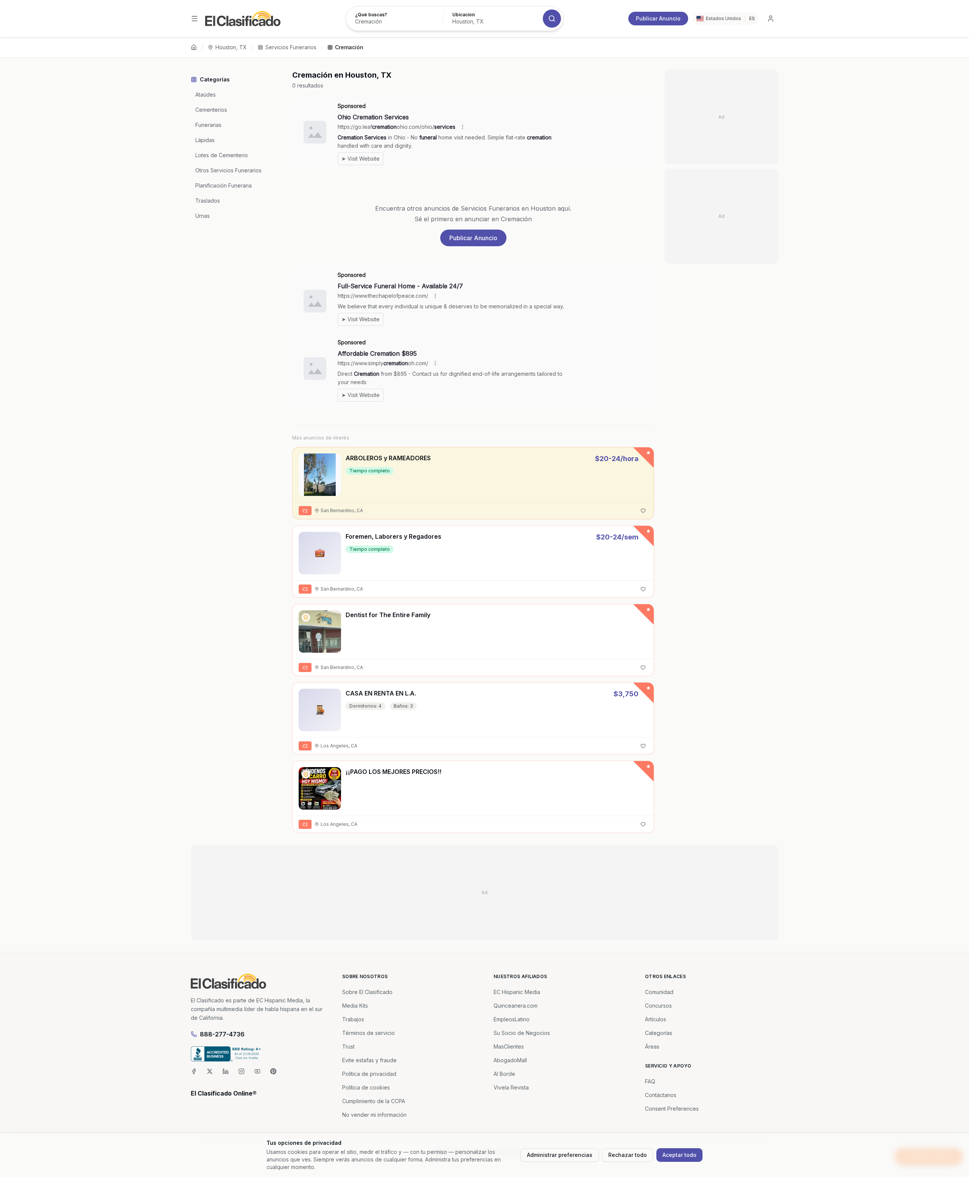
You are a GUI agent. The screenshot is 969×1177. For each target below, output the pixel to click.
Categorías (658, 1033)
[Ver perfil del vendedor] (306, 617)
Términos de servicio (368, 1033)
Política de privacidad (369, 1074)
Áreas (652, 1046)
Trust (348, 1046)
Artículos (655, 1019)
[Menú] (194, 18)
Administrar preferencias (559, 1155)
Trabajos (353, 1019)
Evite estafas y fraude (369, 1060)
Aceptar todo (679, 1155)
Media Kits (355, 1005)
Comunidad (659, 992)
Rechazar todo (627, 1155)
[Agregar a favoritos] (643, 510)
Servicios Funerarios (290, 47)
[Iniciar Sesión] (770, 18)
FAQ (650, 1081)
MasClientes (509, 1046)
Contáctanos (660, 1095)
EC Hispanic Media (517, 992)
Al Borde (504, 1074)
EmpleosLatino (512, 1019)
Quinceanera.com (515, 1005)
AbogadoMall (510, 1060)
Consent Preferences (672, 1108)
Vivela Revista (511, 1087)
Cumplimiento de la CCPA (373, 1101)
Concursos (658, 1005)
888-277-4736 (222, 1034)
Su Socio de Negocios (522, 1033)
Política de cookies (366, 1087)
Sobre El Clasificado (367, 992)
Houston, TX (231, 47)
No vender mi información (374, 1114)
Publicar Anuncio (658, 18)
